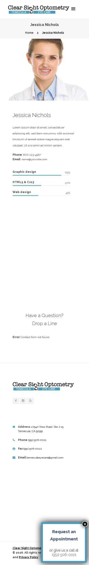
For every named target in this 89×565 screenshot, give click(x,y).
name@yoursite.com (34, 159)
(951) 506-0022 (32, 448)
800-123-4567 (32, 154)
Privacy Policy (28, 557)
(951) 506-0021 (37, 440)
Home (29, 32)
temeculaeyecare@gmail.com (44, 457)
